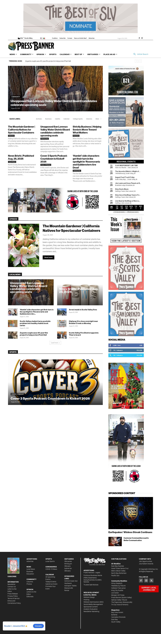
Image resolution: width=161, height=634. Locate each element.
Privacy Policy (13, 596)
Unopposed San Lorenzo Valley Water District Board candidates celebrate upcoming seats (54, 103)
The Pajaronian (116, 602)
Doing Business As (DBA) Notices (93, 581)
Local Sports (50, 561)
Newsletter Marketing (91, 611)
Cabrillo (57, 119)
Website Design (89, 597)
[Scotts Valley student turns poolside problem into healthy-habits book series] (12, 323)
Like (140, 345)
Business (48, 119)
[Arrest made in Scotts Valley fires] (62, 311)
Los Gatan (115, 593)
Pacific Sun (115, 575)
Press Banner (116, 597)
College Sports (78, 119)
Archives (39, 119)
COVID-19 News (51, 569)
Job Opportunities (145, 561)
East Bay (114, 619)
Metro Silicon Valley (118, 571)
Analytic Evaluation (91, 609)
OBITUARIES (69, 559)
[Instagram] (142, 38)
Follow (139, 350)
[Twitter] (151, 580)
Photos (29, 584)
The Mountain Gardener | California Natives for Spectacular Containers (21, 129)
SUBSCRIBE (12, 576)
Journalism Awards (146, 564)
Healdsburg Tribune (118, 586)
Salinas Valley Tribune (119, 600)
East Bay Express (117, 566)
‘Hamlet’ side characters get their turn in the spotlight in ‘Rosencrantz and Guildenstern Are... (37, 311)
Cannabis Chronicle (118, 617)
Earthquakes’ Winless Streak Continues (130, 532)
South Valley (115, 622)
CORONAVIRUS (51, 567)
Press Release (13, 594)
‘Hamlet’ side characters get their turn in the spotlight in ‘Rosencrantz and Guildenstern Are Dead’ (86, 161)
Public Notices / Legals (92, 572)
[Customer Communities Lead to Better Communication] (115, 541)
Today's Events (50, 582)
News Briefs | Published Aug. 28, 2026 (21, 157)
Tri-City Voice (116, 605)
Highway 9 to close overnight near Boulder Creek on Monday (83, 322)
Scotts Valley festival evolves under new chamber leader (45, 61)
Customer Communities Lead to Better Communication (136, 539)
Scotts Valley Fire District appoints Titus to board (84, 334)
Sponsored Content (91, 607)
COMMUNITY (31, 579)
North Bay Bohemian (118, 573)
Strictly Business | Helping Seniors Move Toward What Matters (87, 129)
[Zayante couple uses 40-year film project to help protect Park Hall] (12, 335)
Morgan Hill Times (117, 595)
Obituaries (68, 561)
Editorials (30, 596)
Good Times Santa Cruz (119, 568)
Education (30, 574)
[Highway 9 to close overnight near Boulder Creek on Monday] (62, 323)
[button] (140, 54)
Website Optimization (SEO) (93, 602)
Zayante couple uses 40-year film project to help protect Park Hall (34, 334)
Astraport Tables (70, 586)
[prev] (136, 61)
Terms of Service (13, 598)
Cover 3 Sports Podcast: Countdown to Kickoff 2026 (53, 158)
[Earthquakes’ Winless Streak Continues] (130, 513)
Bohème (114, 615)
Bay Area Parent (117, 612)
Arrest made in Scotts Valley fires (83, 309)
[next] (140, 61)
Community (15, 97)
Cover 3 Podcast (45, 165)
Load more (54, 343)
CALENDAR (49, 574)
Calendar (66, 119)
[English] (41, 38)
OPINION (30, 589)
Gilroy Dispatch (116, 583)
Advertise (30, 561)
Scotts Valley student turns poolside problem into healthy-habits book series (35, 323)
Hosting (86, 600)
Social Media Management (93, 604)
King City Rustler (117, 590)
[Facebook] (139, 38)
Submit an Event (51, 584)
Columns (89, 119)
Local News (12, 162)
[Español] (44, 38)
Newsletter (11, 584)
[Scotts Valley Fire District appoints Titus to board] (62, 335)
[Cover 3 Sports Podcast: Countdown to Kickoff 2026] (55, 382)
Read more (48, 257)
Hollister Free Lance (118, 588)
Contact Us (12, 587)
